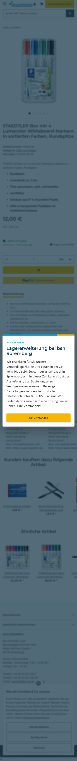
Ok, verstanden (38, 418)
